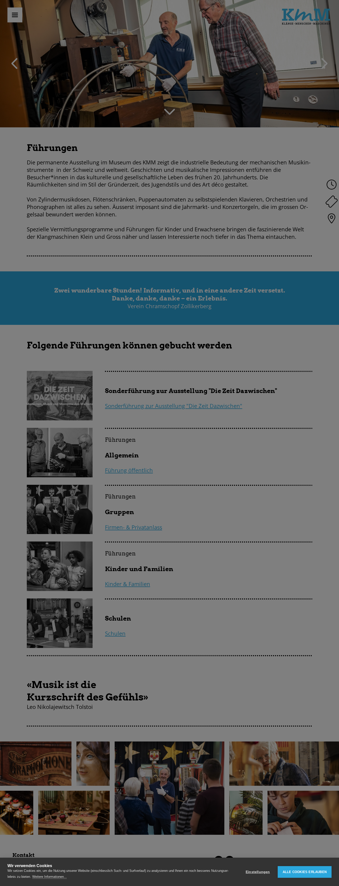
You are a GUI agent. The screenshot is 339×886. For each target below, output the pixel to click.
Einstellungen (258, 872)
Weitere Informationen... (49, 877)
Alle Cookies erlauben (305, 872)
